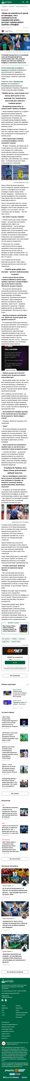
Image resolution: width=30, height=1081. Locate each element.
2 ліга (3, 1015)
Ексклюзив (4, 10)
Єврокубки (5, 1008)
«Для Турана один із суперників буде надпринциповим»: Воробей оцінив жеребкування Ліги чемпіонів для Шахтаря (10, 846)
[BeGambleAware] (11, 1077)
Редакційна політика (8, 1031)
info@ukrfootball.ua (7, 997)
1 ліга (3, 1012)
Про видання (5, 1022)
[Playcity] (9, 1070)
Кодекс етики (6, 1033)
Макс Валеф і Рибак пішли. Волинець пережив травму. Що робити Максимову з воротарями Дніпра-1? (10, 629)
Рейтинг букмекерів (22, 1012)
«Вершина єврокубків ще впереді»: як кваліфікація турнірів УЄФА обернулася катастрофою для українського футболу (14, 958)
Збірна (3, 1005)
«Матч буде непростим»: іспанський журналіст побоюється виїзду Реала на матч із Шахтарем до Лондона (10, 721)
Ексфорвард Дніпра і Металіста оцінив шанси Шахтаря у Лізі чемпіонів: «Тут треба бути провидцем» (9, 782)
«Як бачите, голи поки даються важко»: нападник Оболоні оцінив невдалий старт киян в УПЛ (10, 736)
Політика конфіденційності (10, 1024)
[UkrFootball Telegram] (6, 1000)
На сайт (15, 662)
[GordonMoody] (20, 1070)
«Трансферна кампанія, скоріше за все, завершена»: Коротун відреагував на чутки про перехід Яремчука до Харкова (10, 812)
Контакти (4, 1038)
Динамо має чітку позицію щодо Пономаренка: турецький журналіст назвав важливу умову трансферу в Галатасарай (10, 752)
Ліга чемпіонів (6, 839)
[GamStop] (15, 1074)
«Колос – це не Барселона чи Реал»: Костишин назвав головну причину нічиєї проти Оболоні (9, 768)
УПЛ (3, 805)
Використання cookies (8, 1027)
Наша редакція (6, 1036)
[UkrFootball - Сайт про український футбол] (6, 2)
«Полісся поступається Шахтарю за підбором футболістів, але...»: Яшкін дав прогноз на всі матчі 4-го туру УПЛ (10, 829)
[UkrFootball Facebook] (2, 1000)
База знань (19, 1017)
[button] (23, 2)
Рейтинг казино (20, 1015)
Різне (17, 1010)
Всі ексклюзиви (15, 859)
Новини (18, 1005)
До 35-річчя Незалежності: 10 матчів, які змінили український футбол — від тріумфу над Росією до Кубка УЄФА (14, 891)
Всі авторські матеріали (15, 972)
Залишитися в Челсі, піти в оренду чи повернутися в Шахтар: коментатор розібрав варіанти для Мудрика (15, 924)
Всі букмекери (15, 675)
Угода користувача (7, 1029)
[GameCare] (23, 1077)
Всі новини (15, 793)
